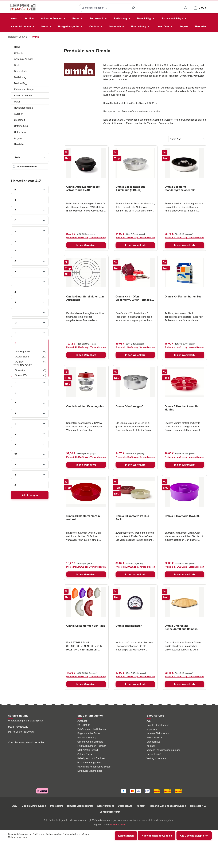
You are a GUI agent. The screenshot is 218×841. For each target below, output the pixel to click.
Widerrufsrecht (154, 737)
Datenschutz (153, 741)
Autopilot (82, 720)
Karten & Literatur (23, 95)
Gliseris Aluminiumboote (90, 741)
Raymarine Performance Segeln (94, 766)
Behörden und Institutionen (91, 729)
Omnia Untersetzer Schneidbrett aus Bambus (181, 627)
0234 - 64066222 (18, 727)
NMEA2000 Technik (87, 750)
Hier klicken (155, 111)
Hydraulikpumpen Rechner (91, 745)
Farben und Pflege (24, 89)
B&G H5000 (83, 725)
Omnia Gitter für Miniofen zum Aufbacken (85, 298)
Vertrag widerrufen (156, 758)
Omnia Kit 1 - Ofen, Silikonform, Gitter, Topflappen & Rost (135, 298)
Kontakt (151, 745)
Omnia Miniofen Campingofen (85, 406)
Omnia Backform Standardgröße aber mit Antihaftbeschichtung (180, 188)
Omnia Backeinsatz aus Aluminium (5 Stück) (130, 188)
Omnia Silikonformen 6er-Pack (85, 626)
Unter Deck (20, 132)
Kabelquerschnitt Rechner (91, 758)
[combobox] (103, 8)
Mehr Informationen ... (18, 837)
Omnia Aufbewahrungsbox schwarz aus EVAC (83, 188)
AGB (149, 720)
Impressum (152, 729)
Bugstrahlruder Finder (88, 733)
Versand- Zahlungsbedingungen (163, 750)
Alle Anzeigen (30, 495)
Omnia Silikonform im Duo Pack (132, 517)
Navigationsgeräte (23, 107)
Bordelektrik (20, 71)
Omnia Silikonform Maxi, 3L (182, 516)
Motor (17, 101)
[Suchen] (133, 8)
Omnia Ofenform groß (129, 406)
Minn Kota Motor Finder (89, 770)
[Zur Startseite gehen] (23, 7)
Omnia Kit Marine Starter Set (183, 296)
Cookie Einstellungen (158, 725)
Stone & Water (118, 824)
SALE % (18, 53)
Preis (17, 157)
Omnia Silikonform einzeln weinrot (83, 517)
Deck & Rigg (20, 83)
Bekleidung (20, 77)
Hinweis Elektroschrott (158, 733)
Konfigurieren (126, 835)
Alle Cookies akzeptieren (194, 835)
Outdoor (18, 113)
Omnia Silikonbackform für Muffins (182, 408)
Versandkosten (100, 820)
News (17, 46)
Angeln (18, 138)
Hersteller (19, 144)
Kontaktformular (35, 742)
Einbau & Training (86, 737)
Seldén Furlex (84, 754)
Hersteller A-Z (154, 754)
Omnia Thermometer (129, 626)
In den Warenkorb (86, 245)
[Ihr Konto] (185, 7)
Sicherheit (19, 119)
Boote (17, 65)
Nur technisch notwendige (157, 835)
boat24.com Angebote (89, 762)
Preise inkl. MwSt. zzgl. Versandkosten (86, 237)
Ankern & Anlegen (23, 59)
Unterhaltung (21, 126)
